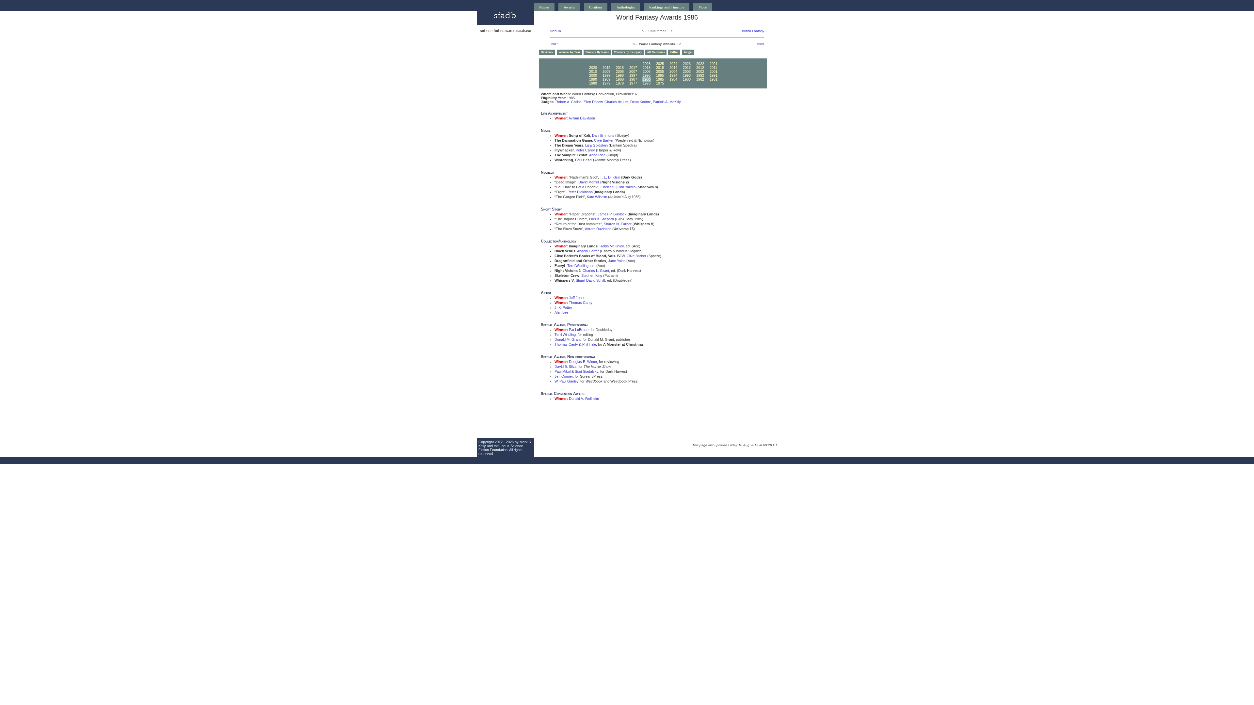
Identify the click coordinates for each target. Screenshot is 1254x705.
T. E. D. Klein (610, 177)
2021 (713, 64)
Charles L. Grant (596, 271)
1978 (620, 83)
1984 (673, 79)
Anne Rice (597, 155)
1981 (713, 79)
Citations (595, 7)
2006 (647, 71)
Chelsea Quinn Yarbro (618, 187)
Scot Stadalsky (586, 371)
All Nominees (656, 52)
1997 (633, 75)
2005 (660, 71)
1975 (660, 83)
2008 (620, 71)
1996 (647, 75)
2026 (647, 64)
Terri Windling (577, 266)
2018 (620, 68)
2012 (700, 68)
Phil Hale (589, 344)
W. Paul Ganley (566, 381)
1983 (687, 79)
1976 (647, 83)
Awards (569, 7)
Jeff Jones (577, 298)
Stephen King (591, 275)
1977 (633, 83)
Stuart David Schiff (590, 280)
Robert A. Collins (568, 102)
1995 (660, 75)
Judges (688, 52)
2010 (593, 71)
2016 (647, 68)
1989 (606, 79)
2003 (687, 71)
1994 (673, 75)
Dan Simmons (603, 135)
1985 (760, 44)
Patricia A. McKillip (667, 102)
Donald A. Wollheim (584, 398)
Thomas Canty (580, 303)
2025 (660, 64)
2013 (687, 68)
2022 (700, 64)
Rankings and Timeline (666, 7)
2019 (606, 68)
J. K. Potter (563, 307)
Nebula (555, 31)
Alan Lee (561, 312)
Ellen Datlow (593, 102)
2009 (606, 71)
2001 (713, 71)
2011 (713, 68)
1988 (620, 79)
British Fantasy (753, 31)
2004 (673, 71)
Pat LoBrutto (578, 330)
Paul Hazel (583, 160)
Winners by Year (569, 52)
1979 (606, 83)
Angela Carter (588, 251)
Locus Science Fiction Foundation (500, 448)
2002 (700, 71)
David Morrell (588, 182)
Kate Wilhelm (597, 197)
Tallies (674, 52)
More (703, 7)
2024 (673, 64)
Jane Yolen (616, 261)
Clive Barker (604, 140)
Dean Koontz (640, 102)
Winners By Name (597, 52)
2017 (633, 68)
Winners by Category (628, 52)
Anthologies (626, 7)
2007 (633, 71)
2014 (673, 68)
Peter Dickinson (580, 192)
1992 (700, 75)
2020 (593, 68)
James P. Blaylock (612, 214)
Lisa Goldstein (596, 145)
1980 (593, 83)
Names (544, 7)
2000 (593, 75)
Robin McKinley (612, 246)
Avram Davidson (582, 118)
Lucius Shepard (601, 219)
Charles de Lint (616, 102)
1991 (713, 75)
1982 (700, 79)
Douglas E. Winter (583, 362)
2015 (660, 68)
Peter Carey (585, 150)
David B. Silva (565, 366)
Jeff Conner (564, 376)
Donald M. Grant (568, 339)
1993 (687, 75)
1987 (554, 44)
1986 (647, 79)
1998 (620, 75)
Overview (547, 52)
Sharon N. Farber (618, 224)
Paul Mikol (563, 371)
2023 (687, 64)
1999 (606, 75)
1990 (593, 79)
